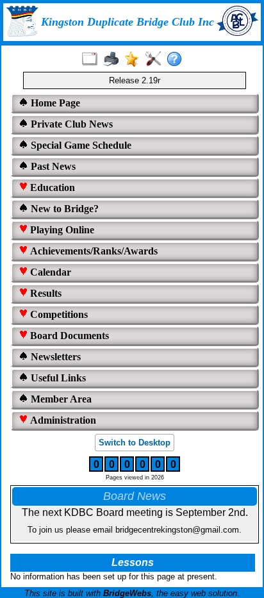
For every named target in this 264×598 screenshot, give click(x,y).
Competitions (58, 314)
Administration (62, 420)
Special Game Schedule (79, 145)
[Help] (177, 59)
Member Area (60, 399)
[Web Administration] (156, 59)
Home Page (54, 102)
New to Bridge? (63, 208)
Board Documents (68, 335)
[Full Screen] (92, 59)
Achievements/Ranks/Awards (93, 250)
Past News (52, 166)
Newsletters (54, 356)
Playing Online (61, 229)
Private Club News (70, 124)
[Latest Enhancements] (134, 59)
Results (45, 293)
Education (51, 187)
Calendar (49, 272)
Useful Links (57, 377)
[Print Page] (113, 59)
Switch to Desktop (134, 442)
